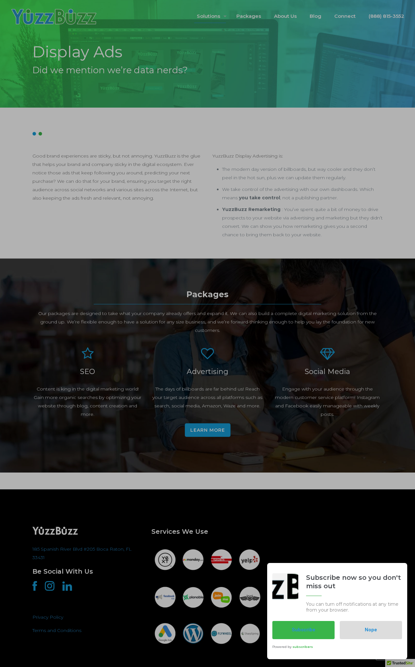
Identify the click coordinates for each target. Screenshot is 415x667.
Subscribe (303, 630)
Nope (371, 630)
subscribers (302, 646)
